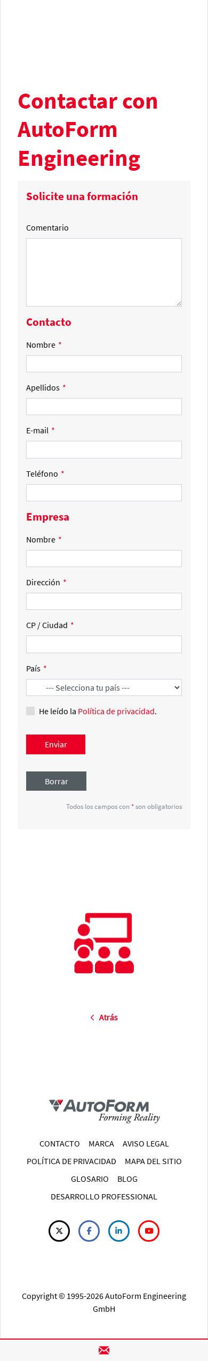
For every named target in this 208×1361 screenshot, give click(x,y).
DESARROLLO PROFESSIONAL (104, 1196)
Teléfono (45, 473)
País (36, 668)
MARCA (101, 1143)
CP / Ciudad (50, 625)
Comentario (47, 227)
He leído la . (98, 711)
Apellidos (46, 387)
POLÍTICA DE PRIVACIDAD (71, 1161)
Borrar (56, 781)
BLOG (127, 1178)
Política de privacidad (116, 711)
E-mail (40, 430)
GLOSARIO (90, 1178)
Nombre (44, 344)
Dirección (46, 582)
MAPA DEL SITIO (153, 1161)
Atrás (106, 1017)
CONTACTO (59, 1143)
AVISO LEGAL (146, 1143)
